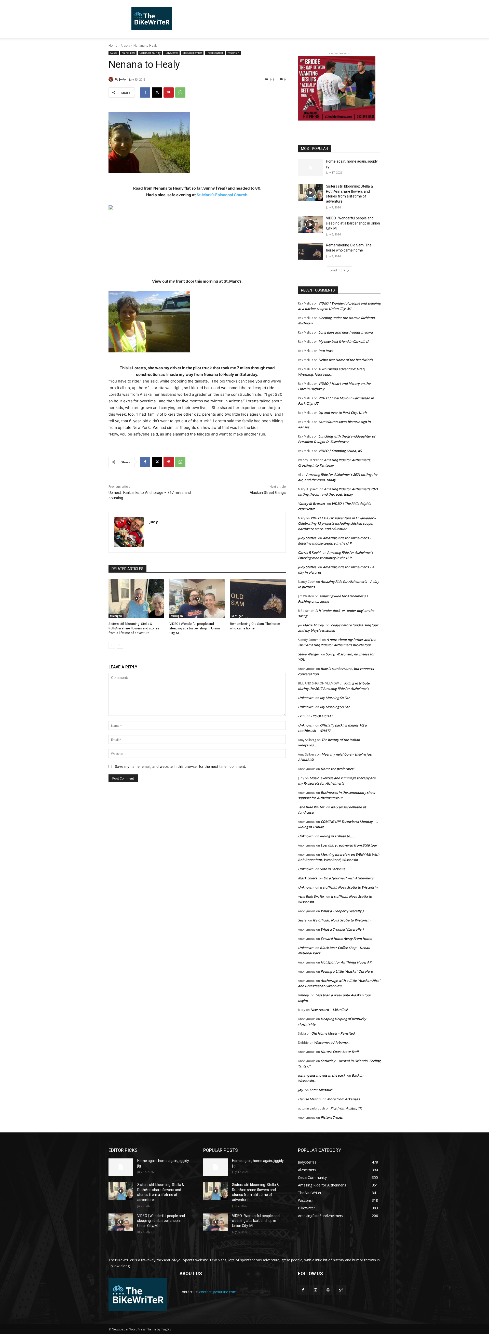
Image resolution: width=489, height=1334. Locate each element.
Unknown (305, 697)
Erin (301, 716)
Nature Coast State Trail (340, 1051)
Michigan (116, 616)
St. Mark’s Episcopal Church (222, 194)
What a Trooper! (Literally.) (342, 911)
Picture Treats (332, 1117)
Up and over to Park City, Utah (342, 412)
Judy (122, 79)
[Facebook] (145, 92)
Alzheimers (128, 53)
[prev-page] (111, 645)
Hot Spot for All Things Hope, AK (346, 962)
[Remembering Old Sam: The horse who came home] (258, 598)
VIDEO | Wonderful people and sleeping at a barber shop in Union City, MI (194, 628)
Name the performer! (337, 769)
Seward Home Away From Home (346, 938)
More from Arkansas (343, 1099)
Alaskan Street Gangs (268, 492)
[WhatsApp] (180, 92)
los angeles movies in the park (321, 1075)
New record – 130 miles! (329, 1009)
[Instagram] (315, 1290)
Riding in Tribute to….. (337, 836)
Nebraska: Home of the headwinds (345, 360)
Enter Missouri (320, 1090)
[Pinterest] (169, 92)
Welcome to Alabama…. (332, 1042)
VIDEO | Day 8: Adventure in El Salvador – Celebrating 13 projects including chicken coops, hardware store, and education (337, 523)
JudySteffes (171, 53)
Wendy (303, 995)
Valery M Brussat (311, 503)
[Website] (328, 1290)
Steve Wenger (308, 654)
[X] (157, 92)
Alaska (125, 45)
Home (112, 45)
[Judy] (111, 79)
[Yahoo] (341, 1290)
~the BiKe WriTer (311, 807)
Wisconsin (233, 53)
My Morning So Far (335, 697)
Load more (338, 270)
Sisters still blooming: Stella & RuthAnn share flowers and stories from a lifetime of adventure (133, 628)
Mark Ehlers (307, 878)
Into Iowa (325, 350)
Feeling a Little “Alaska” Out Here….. (349, 971)
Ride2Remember (192, 53)
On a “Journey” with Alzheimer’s (348, 878)
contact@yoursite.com (217, 1291)
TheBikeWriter (214, 53)
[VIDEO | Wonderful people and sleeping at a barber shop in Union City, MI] (197, 598)
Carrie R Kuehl (309, 552)
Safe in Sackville (332, 869)
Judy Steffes (307, 538)
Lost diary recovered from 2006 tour (349, 845)
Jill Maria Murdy (311, 625)
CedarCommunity (149, 53)
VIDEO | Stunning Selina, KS (340, 450)
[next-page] (120, 645)
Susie (302, 920)
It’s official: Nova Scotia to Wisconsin (348, 887)
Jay (300, 1090)
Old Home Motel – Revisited (333, 1033)
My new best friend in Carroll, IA (343, 341)
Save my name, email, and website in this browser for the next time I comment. (180, 766)
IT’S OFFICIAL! (321, 716)
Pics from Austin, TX (346, 1108)
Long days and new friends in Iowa (345, 332)
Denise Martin (309, 1099)
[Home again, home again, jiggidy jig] (310, 167)
